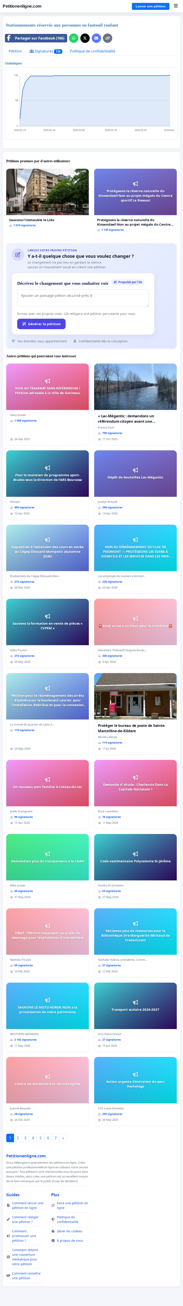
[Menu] (175, 6)
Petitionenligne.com (22, 6)
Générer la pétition (44, 324)
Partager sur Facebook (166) (39, 38)
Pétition (15, 51)
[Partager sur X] (85, 38)
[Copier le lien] (107, 38)
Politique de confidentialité (92, 51)
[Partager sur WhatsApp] (73, 38)
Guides (13, 1194)
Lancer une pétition (151, 6)
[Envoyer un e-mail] (96, 38)
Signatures (47, 51)
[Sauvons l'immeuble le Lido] (47, 200)
